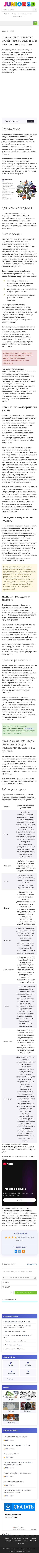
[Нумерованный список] (13, 1277)
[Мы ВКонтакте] (27, 16)
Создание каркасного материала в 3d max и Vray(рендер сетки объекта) (18, 1463)
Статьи (12, 31)
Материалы (18, 1541)
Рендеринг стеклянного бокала (15, 1341)
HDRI (26, 1541)
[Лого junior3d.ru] (19, 3)
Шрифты (33, 1541)
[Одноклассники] (23, 1251)
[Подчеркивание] (8, 1277)
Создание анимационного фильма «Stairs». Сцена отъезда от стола (18, 1491)
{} (26, 1277)
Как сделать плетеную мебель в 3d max (17, 1445)
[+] (28, 1277)
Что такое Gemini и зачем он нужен (16, 1437)
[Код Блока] (21, 1277)
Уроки (7, 1538)
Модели (33, 1538)
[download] (19, 1516)
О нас (14, 14)
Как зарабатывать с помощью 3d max (17, 1321)
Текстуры (8, 1541)
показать (30, 121)
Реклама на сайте (17, 16)
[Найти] (35, 10)
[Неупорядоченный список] (16, 1277)
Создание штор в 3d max (13, 1345)
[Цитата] (18, 1277)
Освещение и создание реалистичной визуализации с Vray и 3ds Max (17, 1326)
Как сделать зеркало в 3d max (14, 1482)
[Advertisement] (19, 95)
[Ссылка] (23, 1277)
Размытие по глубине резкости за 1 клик (17, 1473)
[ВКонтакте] (16, 1251)
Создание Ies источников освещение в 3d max (18, 1336)
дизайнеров (28, 728)
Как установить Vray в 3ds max (15, 1331)
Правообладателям (26, 14)
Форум (6, 14)
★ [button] (6, 1237)
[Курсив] (6, 1277)
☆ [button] (19, 1237)
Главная (5, 31)
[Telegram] (19, 1251)
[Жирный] (3, 1277)
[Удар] (11, 1277)
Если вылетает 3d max (11, 1454)
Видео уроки (16, 1538)
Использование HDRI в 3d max (15, 1349)
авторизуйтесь (31, 1264)
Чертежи (20, 1543)
